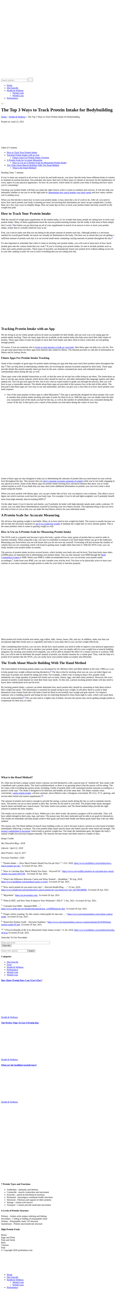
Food (9, 964)
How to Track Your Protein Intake (22, 152)
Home (4, 117)
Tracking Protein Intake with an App (23, 155)
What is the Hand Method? (24, 168)
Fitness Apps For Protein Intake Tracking (30, 157)
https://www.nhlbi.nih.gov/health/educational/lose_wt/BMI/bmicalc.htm (33, 908)
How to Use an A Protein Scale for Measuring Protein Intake (39, 162)
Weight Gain (12, 972)
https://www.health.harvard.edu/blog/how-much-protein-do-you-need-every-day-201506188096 (44, 890)
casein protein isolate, (22, 793)
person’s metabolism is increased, (16, 831)
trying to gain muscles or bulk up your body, (55, 347)
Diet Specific (12, 962)
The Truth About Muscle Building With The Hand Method (33, 165)
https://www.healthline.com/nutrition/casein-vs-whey (24, 882)
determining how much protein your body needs (69, 192)
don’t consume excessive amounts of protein (63, 481)
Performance (12, 969)
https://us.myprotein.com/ (26, 895)
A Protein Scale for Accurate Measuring (24, 160)
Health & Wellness (17, 117)
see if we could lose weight (48, 524)
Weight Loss (12, 975)
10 (42, 795)
